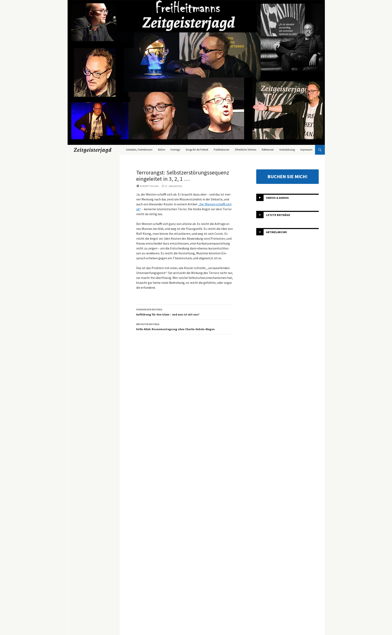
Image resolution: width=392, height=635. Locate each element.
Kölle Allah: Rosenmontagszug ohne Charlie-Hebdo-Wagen (175, 327)
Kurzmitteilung (149, 186)
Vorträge (175, 149)
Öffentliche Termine (245, 149)
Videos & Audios (277, 198)
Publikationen (221, 149)
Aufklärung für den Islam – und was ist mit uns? (167, 312)
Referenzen (268, 149)
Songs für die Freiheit (197, 149)
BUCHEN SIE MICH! (287, 176)
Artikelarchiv (276, 232)
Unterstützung (287, 149)
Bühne (161, 149)
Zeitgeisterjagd (93, 149)
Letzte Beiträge (278, 215)
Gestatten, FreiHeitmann (139, 149)
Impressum (306, 149)
